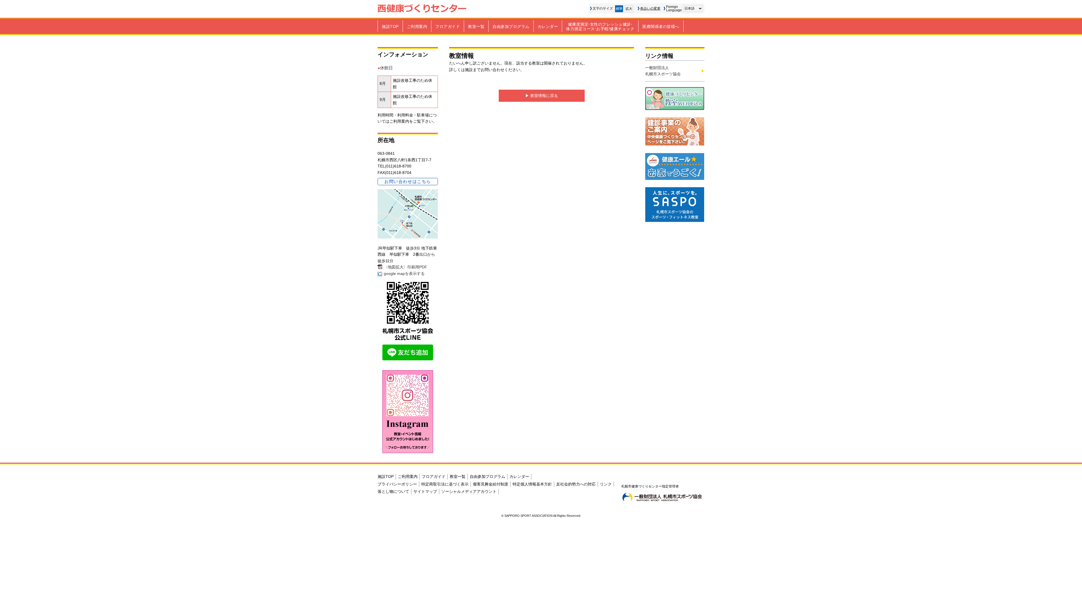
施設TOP (390, 26)
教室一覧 (476, 26)
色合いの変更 (650, 8)
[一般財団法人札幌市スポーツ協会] (662, 496)
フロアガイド (447, 26)
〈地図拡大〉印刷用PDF (405, 267)
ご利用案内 (417, 26)
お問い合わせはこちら (407, 181)
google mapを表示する (404, 273)
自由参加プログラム (511, 26)
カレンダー (548, 26)
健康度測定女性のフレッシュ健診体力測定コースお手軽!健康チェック (600, 26)
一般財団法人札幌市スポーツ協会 (663, 70)
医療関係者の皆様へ (660, 26)
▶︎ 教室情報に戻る (541, 95)
